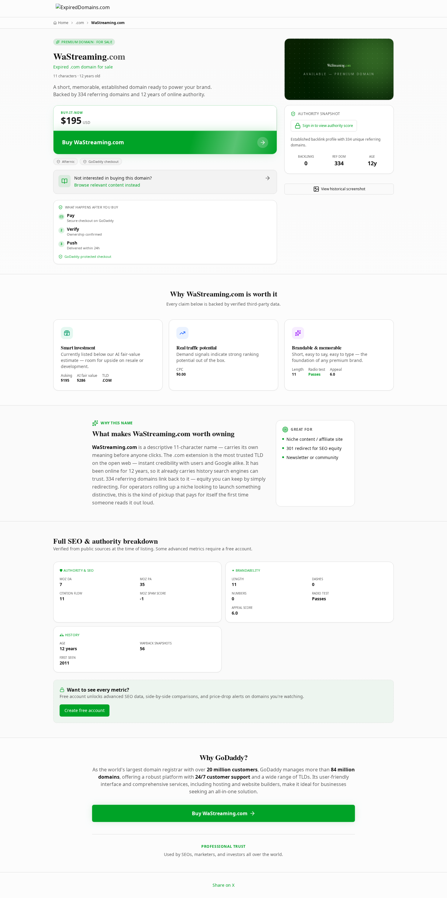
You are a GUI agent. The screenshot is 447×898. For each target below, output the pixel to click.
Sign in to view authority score (328, 125)
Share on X (223, 885)
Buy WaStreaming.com (220, 813)
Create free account (84, 710)
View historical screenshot (343, 188)
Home (63, 22)
